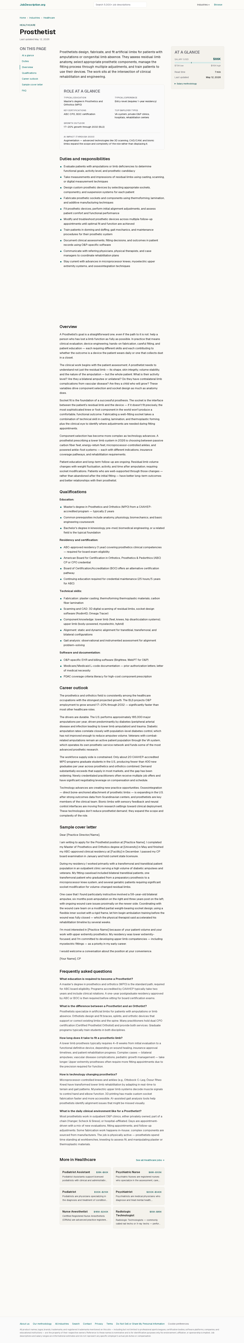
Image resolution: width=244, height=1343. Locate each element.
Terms (109, 1323)
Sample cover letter (32, 84)
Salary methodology (187, 83)
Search (76, 1323)
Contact (87, 1323)
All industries (62, 1323)
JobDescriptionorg (32, 4)
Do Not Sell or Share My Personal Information (140, 1323)
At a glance (28, 55)
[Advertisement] (112, 294)
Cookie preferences (178, 1323)
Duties (25, 61)
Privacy (99, 1323)
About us (25, 1323)
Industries (203, 4)
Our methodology (42, 1323)
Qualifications (29, 72)
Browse (218, 4)
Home (23, 17)
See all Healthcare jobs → (150, 1160)
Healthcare (49, 17)
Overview (27, 67)
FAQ (24, 90)
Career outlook (30, 78)
